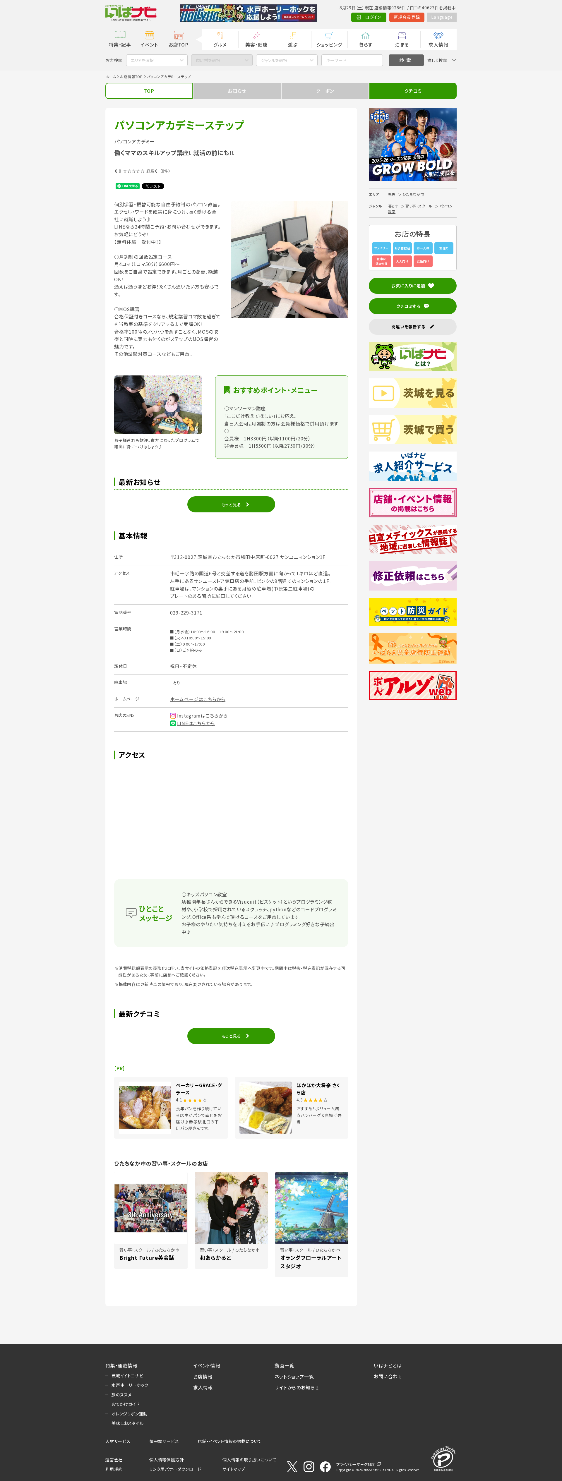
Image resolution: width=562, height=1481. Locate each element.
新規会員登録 (407, 17)
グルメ (220, 44)
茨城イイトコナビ (127, 1376)
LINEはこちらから (196, 723)
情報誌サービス (164, 1441)
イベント (149, 44)
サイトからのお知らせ (297, 1387)
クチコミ (413, 90)
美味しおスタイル (127, 1423)
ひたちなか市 (413, 194)
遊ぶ (293, 44)
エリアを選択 (142, 60)
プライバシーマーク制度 (355, 1464)
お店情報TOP (131, 76)
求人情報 (438, 44)
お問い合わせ (388, 1376)
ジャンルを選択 (274, 60)
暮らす (365, 44)
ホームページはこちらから (198, 699)
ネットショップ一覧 (294, 1376)
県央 (392, 194)
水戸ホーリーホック (130, 1385)
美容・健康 (256, 44)
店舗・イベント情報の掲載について (230, 1441)
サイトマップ (233, 1469)
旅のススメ (122, 1395)
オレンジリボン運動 (130, 1414)
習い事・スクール (418, 205)
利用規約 (114, 1469)
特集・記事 (120, 44)
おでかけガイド (126, 1404)
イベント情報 (206, 1365)
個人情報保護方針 (166, 1460)
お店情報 (203, 1376)
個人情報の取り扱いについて (249, 1460)
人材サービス (118, 1441)
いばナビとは (388, 1365)
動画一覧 (284, 1365)
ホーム (110, 76)
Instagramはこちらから (202, 715)
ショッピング (329, 44)
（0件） (165, 171)
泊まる (402, 44)
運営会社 (114, 1460)
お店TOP (179, 44)
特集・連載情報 (121, 1365)
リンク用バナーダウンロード (175, 1469)
